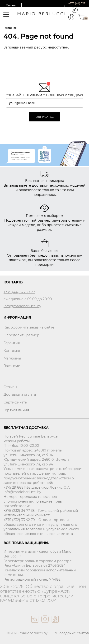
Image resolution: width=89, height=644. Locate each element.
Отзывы (10, 387)
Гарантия (12, 343)
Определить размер (21, 335)
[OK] (54, 624)
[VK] (34, 624)
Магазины (12, 358)
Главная (10, 27)
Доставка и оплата (20, 394)
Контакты (12, 350)
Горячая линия (16, 410)
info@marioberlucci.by (22, 306)
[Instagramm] (44, 624)
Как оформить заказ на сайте (29, 327)
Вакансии (12, 366)
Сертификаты (16, 402)
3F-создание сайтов (71, 633)
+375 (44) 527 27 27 (19, 292)
